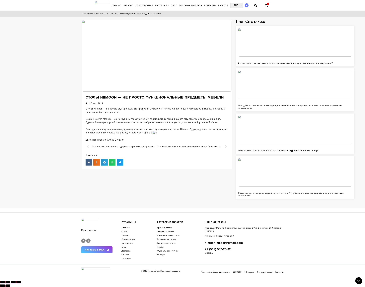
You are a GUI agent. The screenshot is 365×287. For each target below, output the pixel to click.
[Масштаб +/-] (2, 282)
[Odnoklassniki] (88, 241)
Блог (174, 5)
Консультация (144, 5)
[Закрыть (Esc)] (18, 282)
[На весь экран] (7, 282)
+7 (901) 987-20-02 (218, 249)
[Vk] (247, 5)
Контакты (210, 5)
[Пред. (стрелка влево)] (2, 285)
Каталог (128, 5)
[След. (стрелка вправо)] (7, 285)
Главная (116, 5)
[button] (89, 162)
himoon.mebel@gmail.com (224, 242)
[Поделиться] (13, 282)
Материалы (162, 5)
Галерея (223, 5)
